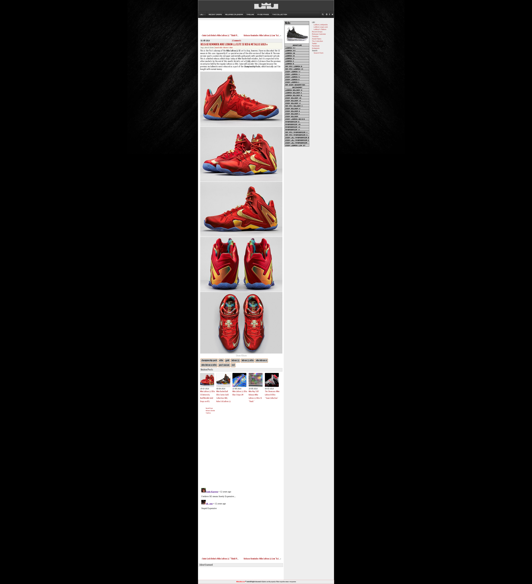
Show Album (241, 355)
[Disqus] (241, 450)
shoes (231, 48)
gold (227, 361)
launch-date (218, 48)
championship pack (209, 361)
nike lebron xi (261, 361)
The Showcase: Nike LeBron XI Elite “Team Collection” (272, 394)
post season (224, 365)
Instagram (315, 48)
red (233, 365)
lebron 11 (235, 361)
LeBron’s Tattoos (320, 29)
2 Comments (236, 41)
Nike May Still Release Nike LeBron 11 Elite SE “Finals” (255, 396)
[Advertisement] (241, 25)
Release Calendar (210, 410)
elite (221, 361)
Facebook (315, 46)
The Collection (317, 41)
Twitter (314, 44)
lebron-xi (225, 48)
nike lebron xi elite (209, 365)
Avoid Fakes (316, 39)
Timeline (208, 413)
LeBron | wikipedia (321, 25)
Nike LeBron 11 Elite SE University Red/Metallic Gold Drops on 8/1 (207, 396)
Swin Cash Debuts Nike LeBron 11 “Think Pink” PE (222, 35)
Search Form (318, 53)
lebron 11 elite (248, 361)
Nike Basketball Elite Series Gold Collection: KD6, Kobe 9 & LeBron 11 (223, 396)
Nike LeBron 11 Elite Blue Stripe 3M (239, 393)
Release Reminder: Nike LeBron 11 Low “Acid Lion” (264, 35)
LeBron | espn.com (321, 27)
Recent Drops (209, 408)
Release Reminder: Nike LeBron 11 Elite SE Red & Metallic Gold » (234, 44)
